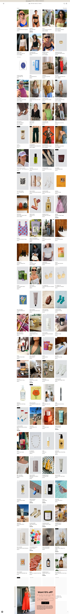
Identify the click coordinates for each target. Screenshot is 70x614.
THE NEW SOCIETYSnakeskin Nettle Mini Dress (59, 99)
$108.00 (56, 124)
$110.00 (31, 124)
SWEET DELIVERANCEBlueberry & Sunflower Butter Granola (34, 239)
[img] (56, 217)
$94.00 (31, 358)
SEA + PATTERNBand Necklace (32, 356)
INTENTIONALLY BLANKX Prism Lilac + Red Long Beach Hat (23, 169)
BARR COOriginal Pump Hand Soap (21, 403)
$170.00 (56, 54)
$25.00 (31, 335)
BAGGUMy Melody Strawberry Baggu (22, 239)
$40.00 (56, 550)
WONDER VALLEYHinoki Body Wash (45, 476)
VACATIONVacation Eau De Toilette (21, 500)
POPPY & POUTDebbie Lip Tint (32, 215)
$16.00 (43, 170)
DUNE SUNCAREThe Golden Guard (45, 310)
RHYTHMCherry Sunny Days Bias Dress (60, 76)
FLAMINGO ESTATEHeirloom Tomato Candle (46, 524)
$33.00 (56, 264)
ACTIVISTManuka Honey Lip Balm (34, 380)
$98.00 (43, 240)
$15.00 (43, 193)
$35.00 (31, 54)
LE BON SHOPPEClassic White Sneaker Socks (60, 380)
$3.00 (31, 549)
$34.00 (56, 454)
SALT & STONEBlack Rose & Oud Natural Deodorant (34, 476)
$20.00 (31, 193)
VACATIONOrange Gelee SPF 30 (33, 427)
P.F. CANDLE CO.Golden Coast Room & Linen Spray (61, 573)
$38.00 (56, 335)
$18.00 (31, 241)
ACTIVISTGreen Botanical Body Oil (34, 169)
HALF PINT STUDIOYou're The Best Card (20, 192)
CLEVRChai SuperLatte (45, 356)
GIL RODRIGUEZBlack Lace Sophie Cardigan (47, 145)
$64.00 (18, 501)
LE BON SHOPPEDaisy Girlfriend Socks (33, 524)
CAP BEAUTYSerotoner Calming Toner (21, 263)
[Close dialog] (54, 587)
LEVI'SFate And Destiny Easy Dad (46, 29)
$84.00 (18, 477)
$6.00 (31, 405)
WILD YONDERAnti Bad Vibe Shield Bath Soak (22, 573)
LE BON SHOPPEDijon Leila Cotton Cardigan (46, 99)
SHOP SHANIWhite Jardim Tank (33, 286)
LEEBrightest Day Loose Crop (59, 122)
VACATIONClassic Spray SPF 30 (58, 500)
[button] (64, 3)
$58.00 (18, 264)
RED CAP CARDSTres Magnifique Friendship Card (35, 403)
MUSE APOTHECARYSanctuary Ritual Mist (46, 548)
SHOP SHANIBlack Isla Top (32, 122)
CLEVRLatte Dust (18, 145)
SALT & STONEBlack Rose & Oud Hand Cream (35, 310)
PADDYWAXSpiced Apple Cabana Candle (21, 215)
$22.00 (56, 477)
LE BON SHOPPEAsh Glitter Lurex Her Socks (47, 169)
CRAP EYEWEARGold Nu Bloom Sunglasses (59, 29)
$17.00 (18, 147)
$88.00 (31, 287)
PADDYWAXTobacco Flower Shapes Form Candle (60, 548)
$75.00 (31, 170)
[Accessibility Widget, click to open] (2, 612)
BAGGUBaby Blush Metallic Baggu (59, 215)
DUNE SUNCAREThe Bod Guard (32, 500)
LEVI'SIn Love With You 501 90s (46, 239)
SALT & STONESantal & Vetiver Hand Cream (60, 476)
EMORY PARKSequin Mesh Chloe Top (21, 53)
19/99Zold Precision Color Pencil (59, 403)
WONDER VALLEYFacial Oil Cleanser (58, 524)
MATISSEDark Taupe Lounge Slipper (59, 145)
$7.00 (18, 193)
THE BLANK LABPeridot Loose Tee (45, 122)
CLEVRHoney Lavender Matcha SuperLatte (21, 286)
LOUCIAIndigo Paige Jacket (33, 263)
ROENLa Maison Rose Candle (20, 356)
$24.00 (31, 428)
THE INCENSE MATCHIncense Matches (33, 548)
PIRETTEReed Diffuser (44, 500)
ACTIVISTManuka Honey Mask (58, 356)
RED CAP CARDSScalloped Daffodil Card (21, 310)
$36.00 (43, 549)
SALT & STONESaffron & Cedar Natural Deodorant (35, 192)
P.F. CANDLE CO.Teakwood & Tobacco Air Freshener (48, 286)
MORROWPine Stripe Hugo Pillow (46, 76)
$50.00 (56, 193)
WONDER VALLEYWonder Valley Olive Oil (46, 573)
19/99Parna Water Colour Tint (46, 403)
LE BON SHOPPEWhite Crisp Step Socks (46, 192)
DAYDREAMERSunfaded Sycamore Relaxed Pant (35, 145)
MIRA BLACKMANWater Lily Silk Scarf (20, 333)
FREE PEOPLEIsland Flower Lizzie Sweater (21, 99)
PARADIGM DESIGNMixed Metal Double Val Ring (59, 53)
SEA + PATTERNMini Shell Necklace (20, 476)
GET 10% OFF (45, 602)
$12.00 (43, 287)
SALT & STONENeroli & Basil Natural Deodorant (47, 333)
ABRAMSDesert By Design (58, 192)
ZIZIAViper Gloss (44, 452)
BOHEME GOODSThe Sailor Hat (45, 53)
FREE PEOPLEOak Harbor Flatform (20, 122)
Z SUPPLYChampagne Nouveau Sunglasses (22, 29)
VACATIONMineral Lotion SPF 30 (20, 524)
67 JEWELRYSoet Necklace (32, 452)
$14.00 (56, 170)
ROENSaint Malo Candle (58, 333)
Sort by (18, 8)
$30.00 (56, 428)
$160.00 (31, 453)
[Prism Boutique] (35, 3)
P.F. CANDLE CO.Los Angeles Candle (58, 596)
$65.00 (56, 240)
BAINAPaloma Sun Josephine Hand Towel (35, 573)
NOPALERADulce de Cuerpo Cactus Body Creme (60, 452)
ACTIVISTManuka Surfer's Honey (21, 380)
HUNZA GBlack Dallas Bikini (32, 29)
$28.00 (43, 124)
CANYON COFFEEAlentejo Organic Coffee (34, 333)
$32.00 (43, 216)
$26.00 (43, 405)
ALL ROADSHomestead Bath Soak (58, 169)
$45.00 (31, 574)
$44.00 (18, 335)
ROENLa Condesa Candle (45, 427)
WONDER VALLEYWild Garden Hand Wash (46, 215)
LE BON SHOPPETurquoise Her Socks (58, 310)
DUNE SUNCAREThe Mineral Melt (58, 427)
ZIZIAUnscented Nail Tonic (33, 76)
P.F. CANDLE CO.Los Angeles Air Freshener (59, 286)
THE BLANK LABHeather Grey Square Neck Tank (35, 99)
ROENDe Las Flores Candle (20, 452)
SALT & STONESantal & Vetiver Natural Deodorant (22, 548)
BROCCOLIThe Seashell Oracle (45, 380)
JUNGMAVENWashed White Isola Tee (46, 263)
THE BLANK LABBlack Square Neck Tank (34, 53)
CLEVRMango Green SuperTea (59, 263)
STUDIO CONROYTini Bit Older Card (20, 76)
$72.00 (43, 501)
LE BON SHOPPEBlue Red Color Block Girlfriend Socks (22, 427)
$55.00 (43, 264)
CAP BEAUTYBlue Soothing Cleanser (59, 239)
